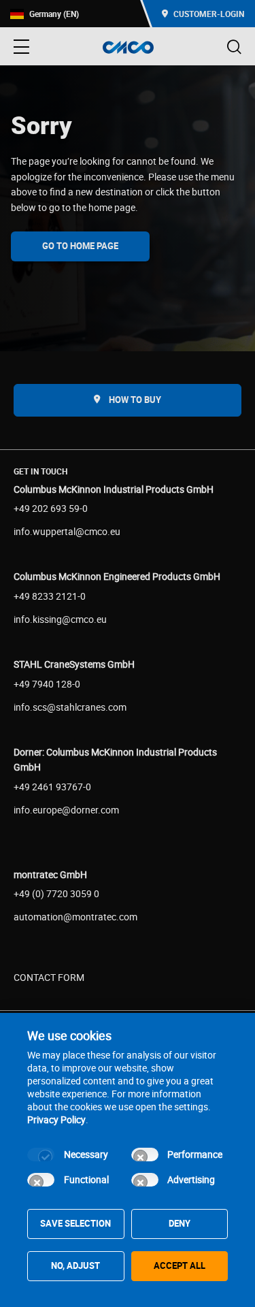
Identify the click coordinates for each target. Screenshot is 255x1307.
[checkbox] (40, 1154)
